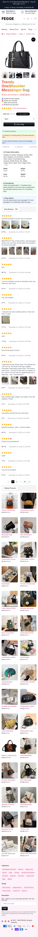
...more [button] (5, 165)
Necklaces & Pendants (28, 872)
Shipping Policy (17, 887)
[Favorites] (24, 19)
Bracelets (5, 876)
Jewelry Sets (30, 876)
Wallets (10, 879)
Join (4, 908)
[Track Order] (28, 19)
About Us (24, 890)
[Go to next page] (29, 481)
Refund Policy (6, 887)
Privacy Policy (6, 890)
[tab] (11, 209)
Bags (21, 34)
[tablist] (19, 209)
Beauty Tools (14, 29)
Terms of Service (29, 887)
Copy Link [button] (20, 147)
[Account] (32, 19)
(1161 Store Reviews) (19, 108)
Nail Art (23, 29)
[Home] (2, 34)
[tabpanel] (19, 348)
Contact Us (16, 890)
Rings (30, 29)
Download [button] (33, 147)
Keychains (21, 876)
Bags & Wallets (11, 34)
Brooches (13, 876)
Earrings (17, 872)
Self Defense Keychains (9, 869)
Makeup (4, 29)
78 (25, 481)
